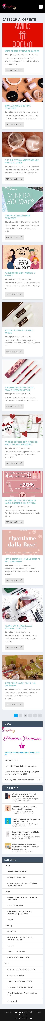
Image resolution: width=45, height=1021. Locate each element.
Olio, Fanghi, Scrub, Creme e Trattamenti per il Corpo (26, 838)
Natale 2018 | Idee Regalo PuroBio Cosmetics (19, 627)
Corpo (7, 891)
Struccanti (12, 1001)
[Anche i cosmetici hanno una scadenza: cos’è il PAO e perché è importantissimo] (8, 846)
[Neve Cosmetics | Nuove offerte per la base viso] (22, 542)
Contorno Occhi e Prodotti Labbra (22, 969)
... (30, 715)
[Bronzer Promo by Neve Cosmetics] (22, 90)
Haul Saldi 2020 (11, 760)
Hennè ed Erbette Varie (17, 871)
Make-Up (8, 925)
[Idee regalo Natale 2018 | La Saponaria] (22, 667)
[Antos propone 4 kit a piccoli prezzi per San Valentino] (22, 426)
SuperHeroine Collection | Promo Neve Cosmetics (20, 388)
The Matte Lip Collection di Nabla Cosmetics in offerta (20, 501)
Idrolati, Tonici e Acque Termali (21, 987)
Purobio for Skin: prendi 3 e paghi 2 (20, 274)
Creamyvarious (27, 851)
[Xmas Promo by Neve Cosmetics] (22, 35)
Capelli (7, 865)
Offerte (23, 55)
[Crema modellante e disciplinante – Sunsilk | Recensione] (8, 821)
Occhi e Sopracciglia (16, 951)
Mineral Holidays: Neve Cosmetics (17, 217)
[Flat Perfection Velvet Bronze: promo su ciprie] (22, 144)
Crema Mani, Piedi (15, 905)
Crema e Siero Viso (16, 975)
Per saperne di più (14, 70)
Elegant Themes (21, 1012)
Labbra (11, 945)
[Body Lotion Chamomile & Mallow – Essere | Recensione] (8, 834)
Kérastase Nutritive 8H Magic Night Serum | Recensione (24, 795)
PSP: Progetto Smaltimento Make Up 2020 (22, 780)
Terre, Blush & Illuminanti (19, 957)
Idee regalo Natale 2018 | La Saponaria (20, 684)
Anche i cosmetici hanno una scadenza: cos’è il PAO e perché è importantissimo (25, 846)
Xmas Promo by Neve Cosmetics (22, 51)
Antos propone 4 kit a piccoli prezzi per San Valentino (21, 443)
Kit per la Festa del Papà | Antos (19, 331)
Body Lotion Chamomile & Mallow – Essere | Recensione (26, 833)
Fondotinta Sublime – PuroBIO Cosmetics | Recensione (24, 808)
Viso (6, 963)
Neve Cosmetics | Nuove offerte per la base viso (22, 560)
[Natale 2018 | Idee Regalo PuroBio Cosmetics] (22, 605)
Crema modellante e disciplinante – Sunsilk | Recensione (26, 820)
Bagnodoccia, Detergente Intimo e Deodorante (22, 898)
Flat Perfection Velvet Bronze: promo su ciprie (22, 161)
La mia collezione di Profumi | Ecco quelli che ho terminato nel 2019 (22, 773)
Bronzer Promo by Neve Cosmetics (18, 107)
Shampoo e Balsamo (16, 877)
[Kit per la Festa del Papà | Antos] (22, 314)
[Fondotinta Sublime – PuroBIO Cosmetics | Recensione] (8, 808)
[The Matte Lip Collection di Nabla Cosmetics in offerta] (22, 484)
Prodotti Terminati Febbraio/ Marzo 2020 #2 (22, 753)
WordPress (22, 1015)
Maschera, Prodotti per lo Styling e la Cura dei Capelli (25, 800)
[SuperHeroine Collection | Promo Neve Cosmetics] (22, 371)
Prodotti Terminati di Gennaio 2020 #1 (21, 766)
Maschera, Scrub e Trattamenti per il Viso (22, 994)
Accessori (12, 931)
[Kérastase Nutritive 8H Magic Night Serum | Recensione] (8, 796)
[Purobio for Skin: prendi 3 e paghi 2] (22, 257)
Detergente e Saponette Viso (20, 981)
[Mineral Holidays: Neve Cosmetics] (22, 199)
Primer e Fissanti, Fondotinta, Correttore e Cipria (22, 812)
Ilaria (8, 55)
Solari (10, 919)
